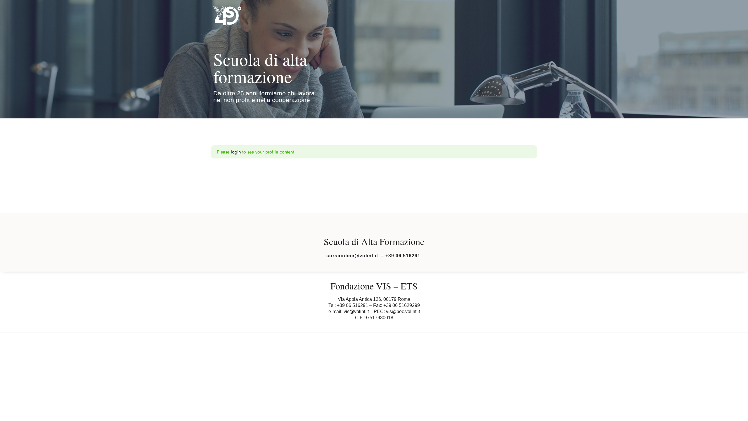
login (236, 152)
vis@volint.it (356, 311)
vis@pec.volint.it (403, 311)
